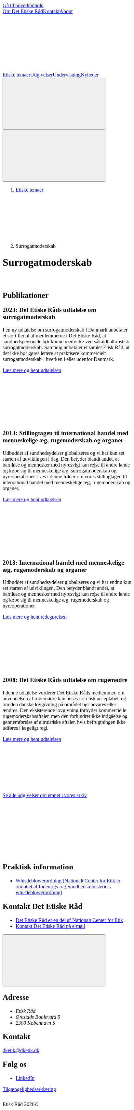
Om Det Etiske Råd (23, 11)
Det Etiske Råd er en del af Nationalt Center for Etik (69, 920)
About (66, 11)
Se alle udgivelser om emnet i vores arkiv (45, 795)
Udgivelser (41, 74)
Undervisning (67, 74)
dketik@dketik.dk (21, 1050)
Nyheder (90, 74)
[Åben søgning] (54, 104)
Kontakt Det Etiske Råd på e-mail (50, 926)
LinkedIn (25, 1078)
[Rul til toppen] (54, 960)
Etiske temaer (16, 74)
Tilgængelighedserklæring (29, 1089)
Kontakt (51, 11)
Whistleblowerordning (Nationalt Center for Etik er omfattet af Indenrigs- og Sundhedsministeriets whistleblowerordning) (68, 886)
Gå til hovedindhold (23, 5)
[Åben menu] (54, 156)
